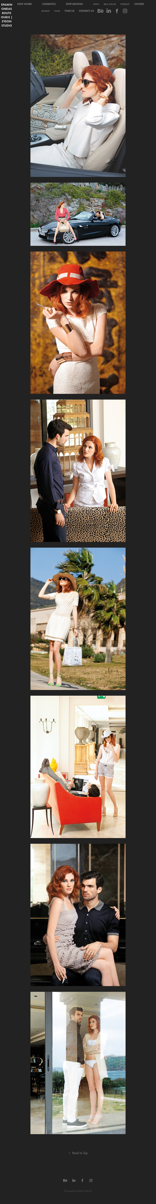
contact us (86, 11)
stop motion (74, 4)
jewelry (45, 11)
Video (96, 4)
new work (24, 4)
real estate (110, 4)
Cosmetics (49, 4)
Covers (139, 4)
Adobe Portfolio (84, 1190)
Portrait (125, 4)
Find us (69, 11)
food (57, 11)
